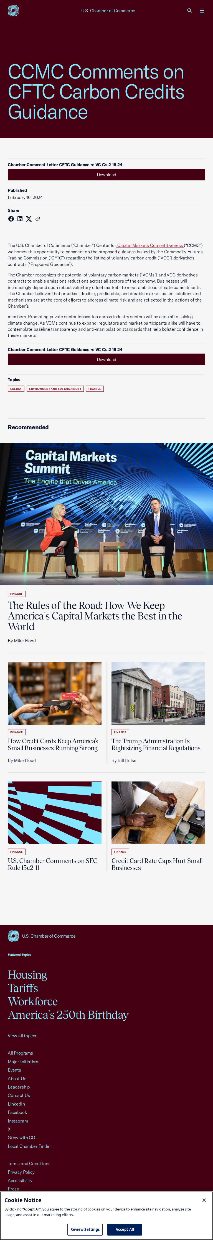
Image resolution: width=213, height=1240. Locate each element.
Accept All (125, 1229)
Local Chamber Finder (29, 1146)
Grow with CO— (24, 1137)
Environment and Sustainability (55, 388)
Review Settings (85, 1229)
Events (14, 1070)
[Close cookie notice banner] (204, 1200)
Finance (94, 388)
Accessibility (20, 1180)
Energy (16, 388)
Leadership (19, 1087)
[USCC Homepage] (106, 936)
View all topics (22, 1035)
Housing (27, 974)
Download (106, 174)
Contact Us (19, 1095)
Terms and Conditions (29, 1163)
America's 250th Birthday (68, 1014)
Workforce (33, 1001)
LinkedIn (16, 1104)
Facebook (17, 1112)
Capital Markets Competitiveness (150, 245)
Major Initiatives (23, 1061)
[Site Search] (189, 10)
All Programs (20, 1053)
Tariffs (23, 987)
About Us (17, 1078)
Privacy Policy (21, 1172)
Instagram (18, 1121)
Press (13, 1189)
